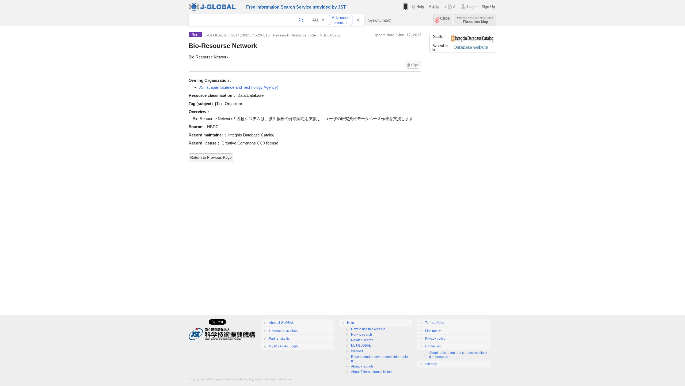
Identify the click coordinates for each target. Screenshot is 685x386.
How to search (361, 334)
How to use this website (368, 329)
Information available (284, 331)
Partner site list (279, 338)
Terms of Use (434, 323)
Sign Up (488, 7)
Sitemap (431, 364)
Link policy (433, 331)
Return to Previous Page (211, 157)
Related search (362, 340)
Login (472, 7)
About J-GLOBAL (281, 323)
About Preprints (362, 366)
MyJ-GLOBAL (361, 345)
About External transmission (371, 372)
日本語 (433, 7)
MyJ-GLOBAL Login (283, 346)
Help (420, 7)
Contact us (433, 346)
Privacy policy (435, 338)
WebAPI (357, 351)
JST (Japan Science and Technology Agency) (238, 87)
